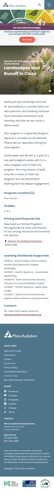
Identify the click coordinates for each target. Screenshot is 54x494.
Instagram (13, 399)
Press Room (10, 355)
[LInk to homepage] (14, 4)
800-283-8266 (11, 441)
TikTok (11, 412)
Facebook (13, 391)
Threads (12, 408)
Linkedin (12, 403)
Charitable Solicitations (15, 371)
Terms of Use (10, 375)
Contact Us (9, 363)
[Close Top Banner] (51, 12)
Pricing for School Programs (25, 241)
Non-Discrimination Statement (19, 380)
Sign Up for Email (12, 351)
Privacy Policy (11, 367)
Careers (8, 359)
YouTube (12, 395)
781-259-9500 (11, 438)
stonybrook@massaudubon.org (22, 314)
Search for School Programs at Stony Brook (23, 62)
